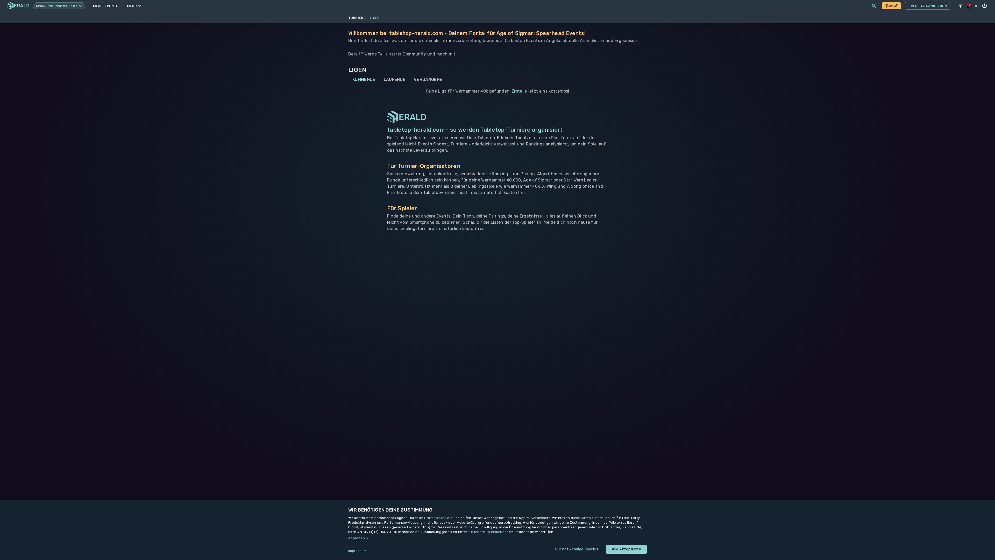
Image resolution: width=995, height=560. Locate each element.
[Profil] (984, 6)
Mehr (132, 6)
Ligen (375, 18)
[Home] (18, 6)
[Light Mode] (960, 6)
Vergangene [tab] (428, 79)
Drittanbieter (434, 518)
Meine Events (106, 6)
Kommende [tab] (363, 79)
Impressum (357, 551)
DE (975, 6)
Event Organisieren (927, 6)
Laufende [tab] (395, 79)
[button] (497, 538)
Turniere (357, 18)
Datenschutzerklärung (488, 532)
